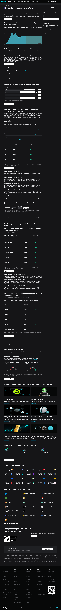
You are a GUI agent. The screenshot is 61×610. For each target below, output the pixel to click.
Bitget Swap (16, 599)
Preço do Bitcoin (28, 584)
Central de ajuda (39, 573)
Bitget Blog (5, 579)
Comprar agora (26, 208)
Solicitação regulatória (51, 574)
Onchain (15, 576)
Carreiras (4, 576)
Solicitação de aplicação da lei (52, 573)
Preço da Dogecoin (28, 600)
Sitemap (4, 597)
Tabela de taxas (39, 592)
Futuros (15, 573)
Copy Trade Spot (17, 584)
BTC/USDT (41, 3)
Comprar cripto (28, 571)
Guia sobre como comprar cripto (20, 459)
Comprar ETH (28, 574)
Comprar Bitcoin (28, 573)
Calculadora (27, 589)
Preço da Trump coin (29, 599)
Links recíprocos (5, 589)
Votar (39, 89)
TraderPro (15, 594)
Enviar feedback (39, 571)
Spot (15, 571)
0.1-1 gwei (24, 3)
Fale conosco (5, 573)
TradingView (16, 597)
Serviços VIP (38, 579)
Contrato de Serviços (51, 571)
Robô (15, 589)
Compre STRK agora (8, 19)
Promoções (38, 589)
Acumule (34, 3)
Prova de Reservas (6, 584)
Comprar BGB (28, 579)
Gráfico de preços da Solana (30, 587)
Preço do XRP (28, 592)
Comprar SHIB (28, 581)
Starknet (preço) (16, 5)
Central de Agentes (17, 592)
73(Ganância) (55, 3)
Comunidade (5, 574)
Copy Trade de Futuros (17, 586)
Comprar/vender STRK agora (9, 103)
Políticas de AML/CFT (51, 579)
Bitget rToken (27, 602)
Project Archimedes (39, 584)
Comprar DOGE (28, 576)
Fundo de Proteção (6, 586)
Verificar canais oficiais (40, 574)
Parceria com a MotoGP (7, 592)
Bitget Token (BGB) (6, 581)
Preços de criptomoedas (9, 5)
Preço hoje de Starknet (24, 70)
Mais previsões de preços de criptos (10, 523)
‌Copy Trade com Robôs (18, 587)
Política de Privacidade (51, 581)
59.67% (14, 3)
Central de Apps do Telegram (18, 600)
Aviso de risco (50, 584)
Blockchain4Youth (6, 594)
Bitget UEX (5, 587)
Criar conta (53, 1)
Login (49, 1)
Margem (15, 581)
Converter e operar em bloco (18, 579)
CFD (15, 574)
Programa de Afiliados (40, 581)
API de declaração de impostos (41, 594)
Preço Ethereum (28, 586)
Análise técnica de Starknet (33, 359)
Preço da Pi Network (29, 594)
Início (4, 5)
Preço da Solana (28, 597)
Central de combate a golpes (41, 576)
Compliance (49, 576)
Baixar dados (39, 587)
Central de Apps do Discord (18, 602)
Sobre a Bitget (5, 571)
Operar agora (47, 549)
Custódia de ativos (39, 586)
